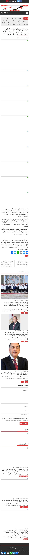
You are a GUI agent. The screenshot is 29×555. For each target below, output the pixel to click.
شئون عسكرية (21, 476)
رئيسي (23, 312)
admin (18, 38)
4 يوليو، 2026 (24, 371)
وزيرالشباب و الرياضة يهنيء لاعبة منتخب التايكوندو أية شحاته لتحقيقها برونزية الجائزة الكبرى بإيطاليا (7, 263)
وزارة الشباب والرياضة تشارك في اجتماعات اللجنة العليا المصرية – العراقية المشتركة (22, 263)
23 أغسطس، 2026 (23, 467)
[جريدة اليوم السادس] (14, 10)
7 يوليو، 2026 (24, 330)
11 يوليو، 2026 (24, 300)
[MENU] (1, 13)
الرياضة (26, 256)
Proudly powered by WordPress (9, 551)
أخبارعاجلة (26, 507)
